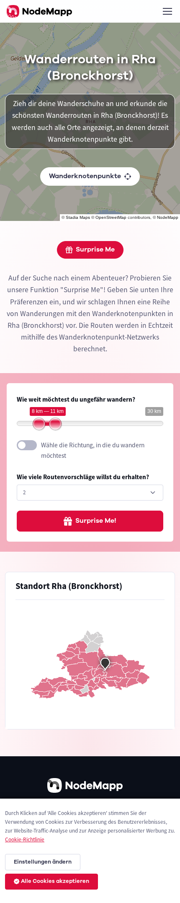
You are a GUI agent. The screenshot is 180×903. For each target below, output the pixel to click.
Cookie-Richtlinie (24, 839)
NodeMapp (167, 217)
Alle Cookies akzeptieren (55, 881)
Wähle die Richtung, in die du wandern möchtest (92, 450)
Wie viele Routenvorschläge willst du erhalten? (83, 477)
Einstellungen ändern (43, 862)
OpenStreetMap (110, 217)
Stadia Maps (78, 217)
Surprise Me (95, 249)
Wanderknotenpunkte (85, 176)
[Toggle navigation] (167, 11)
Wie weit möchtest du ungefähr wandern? (76, 399)
